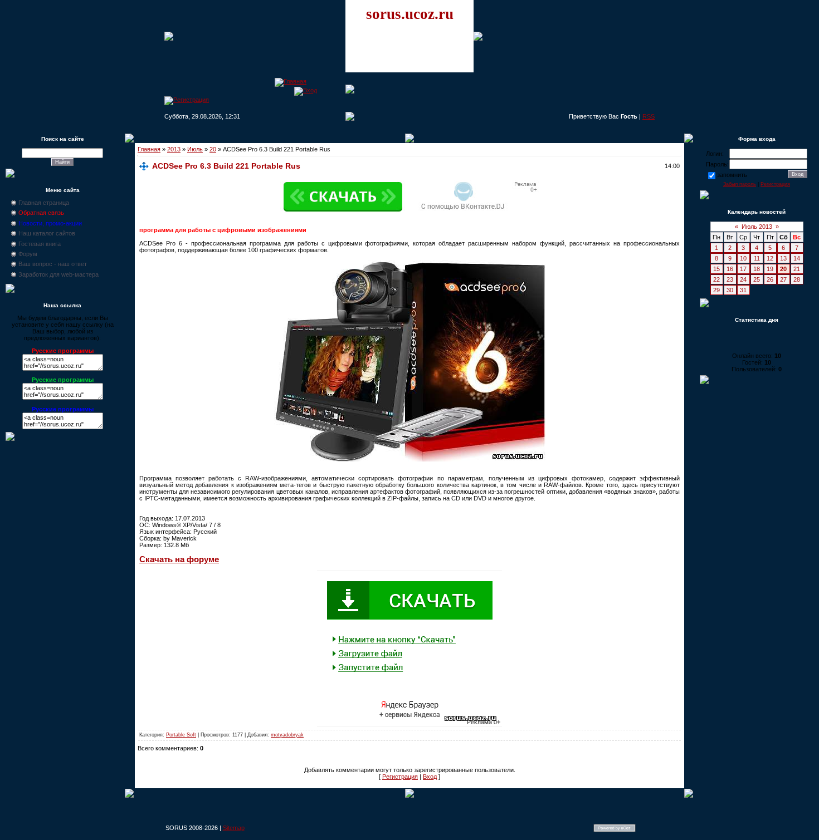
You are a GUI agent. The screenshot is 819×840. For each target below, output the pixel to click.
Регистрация (400, 776)
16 (730, 269)
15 (716, 269)
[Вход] (305, 90)
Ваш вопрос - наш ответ (52, 264)
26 (770, 279)
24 (743, 279)
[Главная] (290, 81)
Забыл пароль (739, 184)
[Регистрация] (186, 99)
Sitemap (234, 827)
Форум (27, 253)
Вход (430, 776)
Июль (195, 149)
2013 (174, 149)
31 (743, 290)
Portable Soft (181, 735)
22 (716, 279)
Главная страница (43, 202)
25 (756, 279)
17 (743, 269)
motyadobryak (287, 735)
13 (783, 258)
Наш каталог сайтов (46, 233)
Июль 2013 (757, 226)
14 (796, 258)
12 (770, 258)
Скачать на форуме (179, 559)
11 (757, 258)
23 (730, 279)
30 (730, 290)
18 (756, 269)
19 (770, 269)
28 (796, 279)
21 (796, 269)
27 (783, 279)
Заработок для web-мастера (58, 274)
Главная (149, 149)
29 (716, 290)
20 (212, 149)
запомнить (732, 174)
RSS (648, 116)
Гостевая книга (39, 243)
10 (743, 258)
